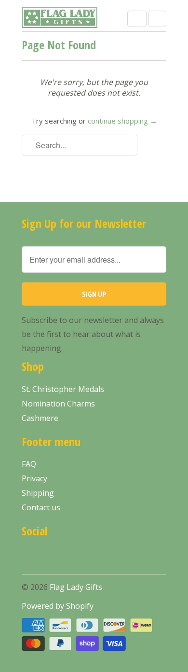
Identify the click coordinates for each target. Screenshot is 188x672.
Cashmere (40, 418)
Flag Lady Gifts (76, 587)
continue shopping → (122, 121)
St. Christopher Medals (63, 389)
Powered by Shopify (58, 606)
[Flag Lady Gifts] (60, 19)
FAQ (29, 464)
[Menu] (137, 19)
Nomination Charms (58, 403)
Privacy (34, 478)
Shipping (38, 493)
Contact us (41, 507)
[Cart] (157, 19)
